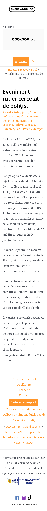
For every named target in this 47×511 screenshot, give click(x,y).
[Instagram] (23, 497)
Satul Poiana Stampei (29, 129)
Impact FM (33, 432)
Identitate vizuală (24, 379)
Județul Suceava (18, 70)
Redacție (24, 390)
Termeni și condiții (24, 420)
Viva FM (28, 442)
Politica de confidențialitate (24, 409)
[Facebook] (17, 497)
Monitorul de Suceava (17, 437)
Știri (34, 70)
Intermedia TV (14, 432)
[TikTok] (29, 497)
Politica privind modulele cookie (24, 415)
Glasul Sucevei (32, 427)
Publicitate (24, 384)
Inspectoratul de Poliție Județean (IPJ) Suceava (22, 121)
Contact (24, 395)
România (8, 129)
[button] (33, 61)
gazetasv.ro (13, 427)
